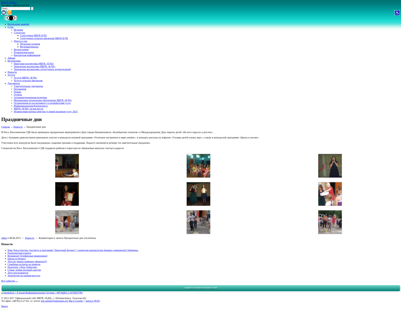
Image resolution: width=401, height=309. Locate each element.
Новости (18, 127)
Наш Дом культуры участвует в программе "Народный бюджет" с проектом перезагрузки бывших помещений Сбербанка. (73, 250)
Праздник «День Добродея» (22, 267)
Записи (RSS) (93, 301)
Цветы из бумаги (17, 258)
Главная (5, 127)
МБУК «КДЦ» (9, 2)
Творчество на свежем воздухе (24, 275)
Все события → (9, 281)
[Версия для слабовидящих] (9, 19)
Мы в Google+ (76, 301)
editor (4, 238)
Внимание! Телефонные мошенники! (27, 256)
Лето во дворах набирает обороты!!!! (27, 261)
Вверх (4, 306)
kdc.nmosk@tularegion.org (54, 301)
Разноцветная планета (19, 253)
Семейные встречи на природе (24, 264)
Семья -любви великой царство (24, 270)
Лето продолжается (18, 272)
